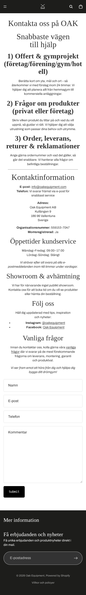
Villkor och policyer (43, 582)
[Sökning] (71, 6)
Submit (14, 491)
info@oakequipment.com (49, 186)
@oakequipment (53, 323)
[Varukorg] (81, 6)
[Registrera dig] (75, 558)
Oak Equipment (53, 327)
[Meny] (5, 7)
